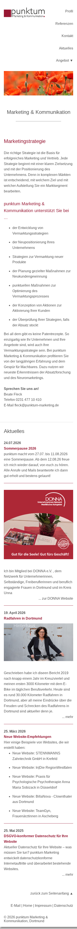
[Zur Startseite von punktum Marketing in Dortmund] (27, 13)
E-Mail (16, 905)
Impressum (43, 905)
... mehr (67, 717)
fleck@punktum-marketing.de (37, 405)
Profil (69, 11)
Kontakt (67, 36)
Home (27, 905)
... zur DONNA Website (55, 598)
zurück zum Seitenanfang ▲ (51, 893)
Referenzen (64, 23)
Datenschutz (63, 905)
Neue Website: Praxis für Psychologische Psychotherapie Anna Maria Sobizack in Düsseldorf (41, 782)
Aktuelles (66, 48)
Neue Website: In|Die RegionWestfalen (42, 767)
